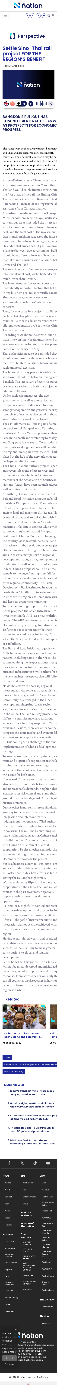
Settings (9, 1364)
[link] (24, 1027)
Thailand (45, 1316)
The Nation (42, 1377)
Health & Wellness (26, 1214)
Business (8, 1234)
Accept (9, 1358)
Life (23, 1175)
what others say (13, 1071)
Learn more (9, 1351)
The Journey (26, 1236)
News (6, 1175)
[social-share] (27, 16)
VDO (42, 1175)
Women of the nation (27, 1225)
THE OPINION (47, 1299)
